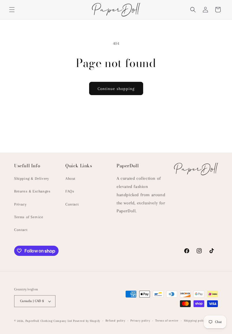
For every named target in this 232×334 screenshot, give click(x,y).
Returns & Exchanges (32, 191)
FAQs (69, 191)
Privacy (20, 204)
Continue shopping (116, 88)
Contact (20, 230)
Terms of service (167, 320)
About (70, 178)
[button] (12, 9)
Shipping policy (195, 320)
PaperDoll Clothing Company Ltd (48, 321)
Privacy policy (140, 320)
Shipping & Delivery (31, 178)
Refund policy (115, 320)
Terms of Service (28, 217)
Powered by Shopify (86, 321)
